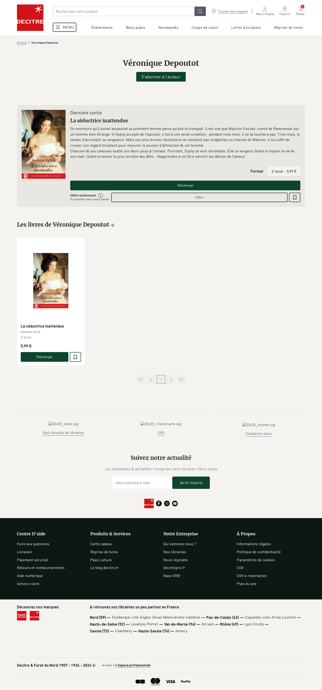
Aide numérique (30, 575)
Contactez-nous (259, 433)
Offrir (199, 197)
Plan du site (246, 583)
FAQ (161, 432)
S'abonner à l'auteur (161, 76)
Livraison (24, 551)
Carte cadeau (101, 543)
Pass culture (101, 559)
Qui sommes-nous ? (179, 543)
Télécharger (185, 185)
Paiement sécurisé (32, 559)
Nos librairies (174, 551)
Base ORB (171, 575)
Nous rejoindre (175, 559)
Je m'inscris (191, 482)
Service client (28, 583)
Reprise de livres (104, 551)
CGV (240, 567)
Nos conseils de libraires (63, 432)
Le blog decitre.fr (104, 567)
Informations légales (254, 543)
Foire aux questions (33, 543)
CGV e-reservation (252, 575)
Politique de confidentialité (259, 551)
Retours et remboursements (41, 567)
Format (257, 171)
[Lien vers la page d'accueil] (30, 17)
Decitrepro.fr (174, 567)
